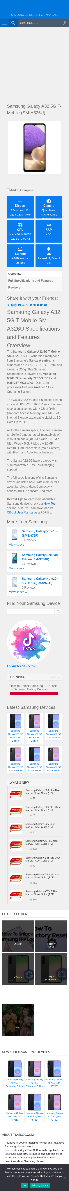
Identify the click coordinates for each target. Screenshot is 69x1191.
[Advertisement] (34, 64)
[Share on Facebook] (12, 305)
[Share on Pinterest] (16, 305)
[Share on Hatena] (42, 305)
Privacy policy (40, 1185)
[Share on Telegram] (31, 305)
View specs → (18, 544)
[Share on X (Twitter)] (9, 305)
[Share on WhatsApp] (27, 305)
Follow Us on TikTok (21, 666)
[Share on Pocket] (38, 305)
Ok (24, 1185)
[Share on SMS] (45, 305)
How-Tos (49, 503)
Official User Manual (20, 512)
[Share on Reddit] (23, 305)
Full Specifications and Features (30, 280)
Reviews (14, 287)
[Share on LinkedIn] (34, 305)
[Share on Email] (20, 305)
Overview (14, 273)
